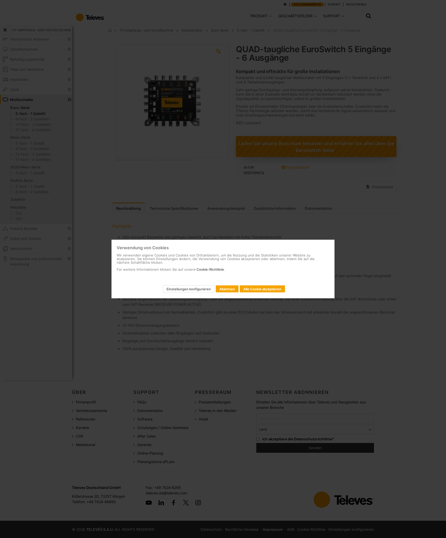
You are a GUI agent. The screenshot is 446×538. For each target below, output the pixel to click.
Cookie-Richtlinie (210, 269)
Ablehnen (227, 289)
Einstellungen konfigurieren (188, 289)
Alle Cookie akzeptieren (262, 289)
